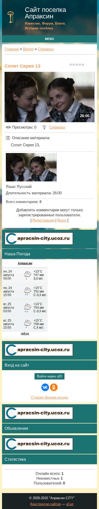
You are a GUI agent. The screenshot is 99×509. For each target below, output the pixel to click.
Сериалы (46, 49)
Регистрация (43, 220)
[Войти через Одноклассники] (54, 387)
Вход (61, 220)
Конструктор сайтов (45, 504)
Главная (12, 49)
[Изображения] (31, 167)
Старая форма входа (49, 397)
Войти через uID (49, 376)
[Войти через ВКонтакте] (45, 387)
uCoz (70, 504)
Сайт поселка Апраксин (45, 13)
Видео (28, 49)
